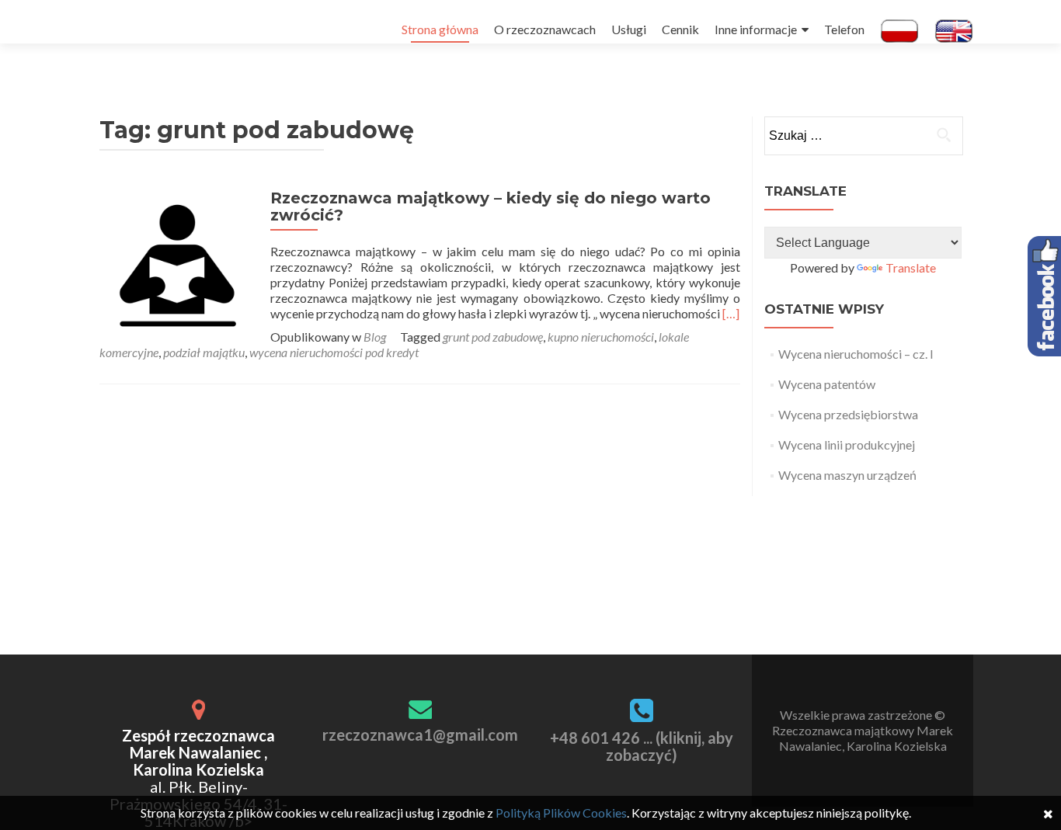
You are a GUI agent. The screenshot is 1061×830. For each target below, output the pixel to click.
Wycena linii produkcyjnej (846, 444)
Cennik (680, 29)
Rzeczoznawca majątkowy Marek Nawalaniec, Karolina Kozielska (862, 738)
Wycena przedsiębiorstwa (848, 414)
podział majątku (204, 352)
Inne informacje (756, 29)
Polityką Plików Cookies (561, 812)
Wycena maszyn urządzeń (847, 474)
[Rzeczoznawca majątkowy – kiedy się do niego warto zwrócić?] (177, 265)
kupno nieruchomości (601, 336)
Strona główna (440, 29)
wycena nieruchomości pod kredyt (334, 352)
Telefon (844, 29)
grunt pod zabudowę (493, 336)
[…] (730, 313)
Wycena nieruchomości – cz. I (856, 353)
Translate (910, 267)
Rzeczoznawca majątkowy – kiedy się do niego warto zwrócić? (490, 206)
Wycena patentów (826, 384)
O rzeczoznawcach (545, 29)
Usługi (628, 29)
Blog (375, 336)
